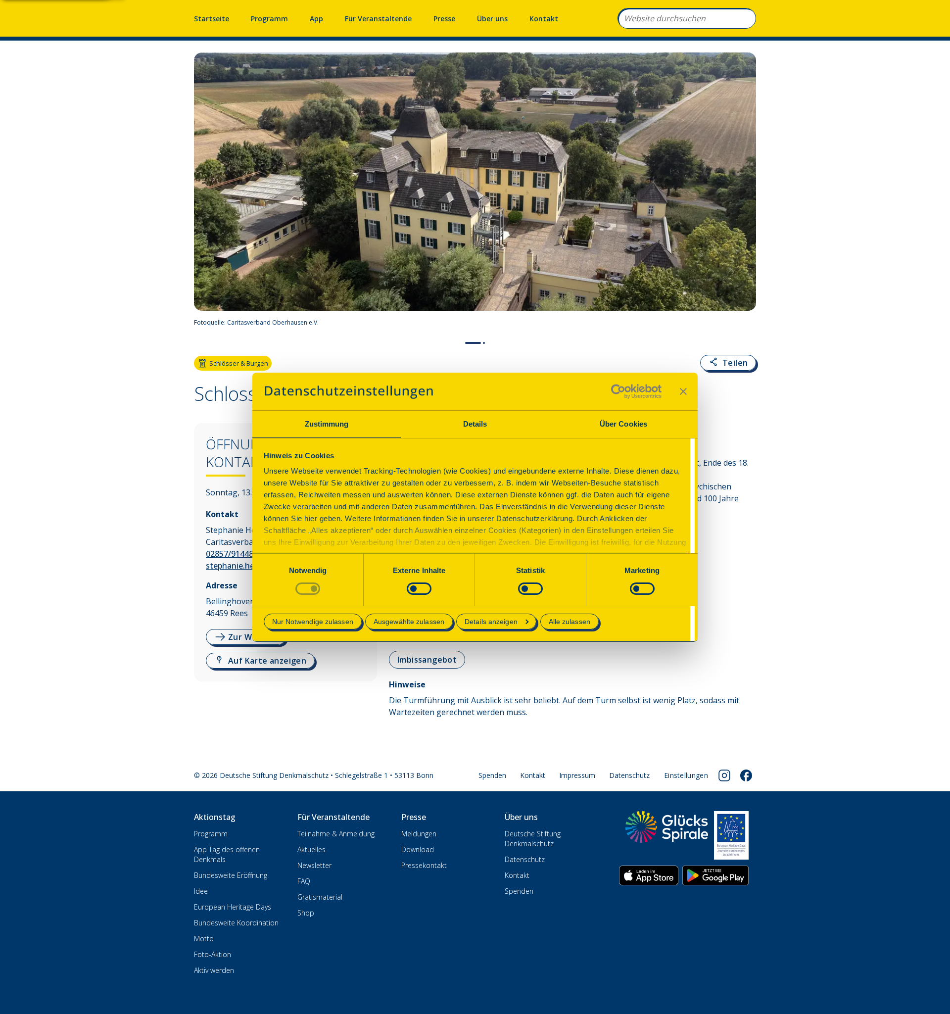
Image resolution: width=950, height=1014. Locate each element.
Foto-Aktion (212, 954)
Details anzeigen (491, 622)
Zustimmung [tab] (327, 424)
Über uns (492, 18)
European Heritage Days (232, 907)
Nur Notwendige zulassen (312, 622)
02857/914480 (232, 553)
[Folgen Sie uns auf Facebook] (746, 775)
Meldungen (418, 833)
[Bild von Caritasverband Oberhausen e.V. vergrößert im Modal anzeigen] (744, 323)
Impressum (577, 775)
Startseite (211, 18)
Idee (201, 891)
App (316, 18)
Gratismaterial (319, 897)
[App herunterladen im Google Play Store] (715, 875)
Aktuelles (311, 849)
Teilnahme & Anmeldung (336, 833)
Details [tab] (475, 424)
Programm (269, 18)
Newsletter (314, 865)
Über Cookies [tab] (623, 424)
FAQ (303, 881)
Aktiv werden (214, 970)
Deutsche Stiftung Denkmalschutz (533, 838)
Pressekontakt (424, 865)
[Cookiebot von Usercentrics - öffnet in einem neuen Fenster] (618, 391)
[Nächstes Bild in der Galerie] (743, 192)
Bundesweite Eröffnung (230, 875)
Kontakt (543, 18)
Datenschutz (629, 775)
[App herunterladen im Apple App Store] (648, 875)
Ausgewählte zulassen (409, 622)
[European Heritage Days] (731, 835)
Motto (204, 938)
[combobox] (687, 18)
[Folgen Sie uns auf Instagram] (724, 775)
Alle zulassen (569, 622)
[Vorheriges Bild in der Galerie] (206, 192)
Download (417, 849)
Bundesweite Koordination (236, 922)
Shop (305, 912)
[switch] (419, 588)
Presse (444, 18)
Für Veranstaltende (378, 18)
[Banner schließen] (683, 391)
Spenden (492, 775)
